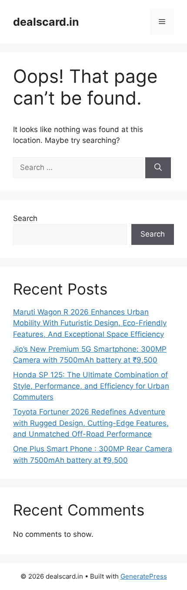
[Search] (158, 167)
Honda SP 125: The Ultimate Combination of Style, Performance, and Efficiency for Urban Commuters (91, 385)
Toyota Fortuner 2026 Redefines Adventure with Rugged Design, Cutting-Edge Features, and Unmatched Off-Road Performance (91, 422)
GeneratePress (143, 576)
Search (25, 218)
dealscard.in (46, 21)
